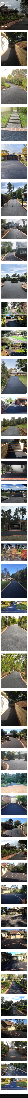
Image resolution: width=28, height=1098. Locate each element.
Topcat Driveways (6, 4)
